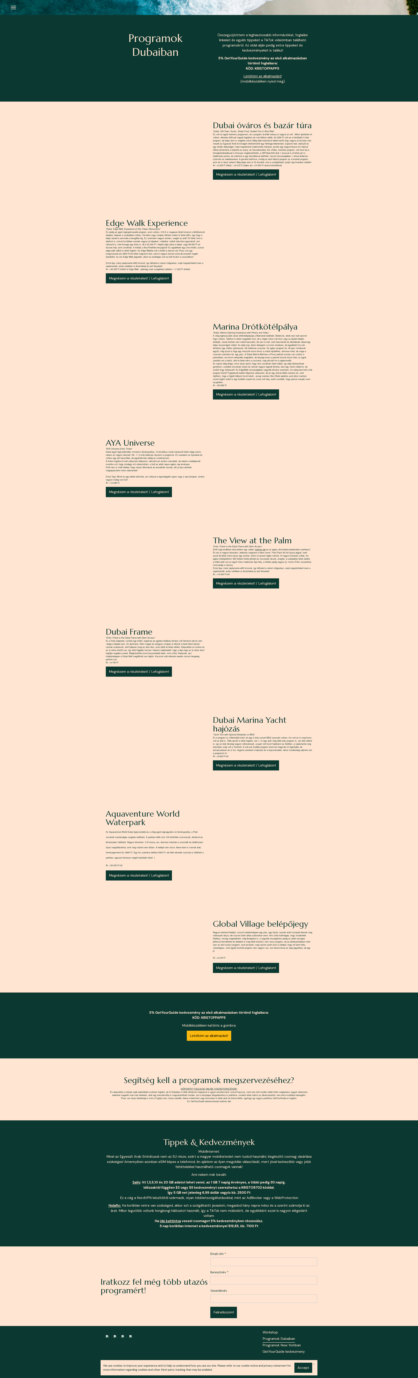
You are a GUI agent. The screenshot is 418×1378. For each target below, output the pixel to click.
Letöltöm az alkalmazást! (262, 76)
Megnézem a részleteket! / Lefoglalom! (246, 174)
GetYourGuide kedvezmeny (284, 1351)
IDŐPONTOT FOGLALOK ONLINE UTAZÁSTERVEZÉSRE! (209, 1088)
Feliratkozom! (223, 1312)
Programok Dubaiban (279, 1338)
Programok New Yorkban (282, 1345)
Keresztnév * (219, 1272)
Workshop (270, 1332)
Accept (303, 1367)
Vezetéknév (218, 1291)
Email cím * (218, 1254)
